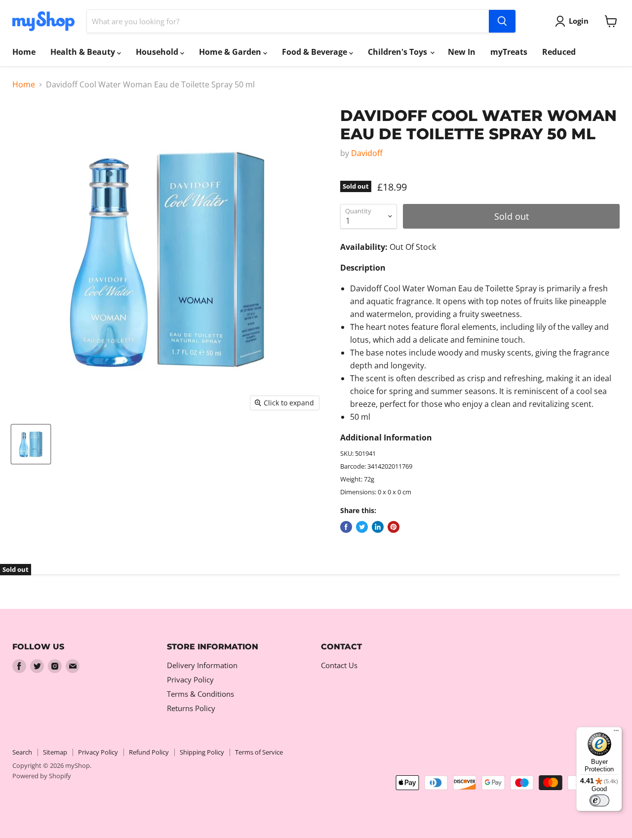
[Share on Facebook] (346, 527)
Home (24, 51)
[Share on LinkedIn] (378, 527)
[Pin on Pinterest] (393, 527)
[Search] (502, 21)
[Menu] (616, 733)
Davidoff (367, 153)
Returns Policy (191, 708)
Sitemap (55, 752)
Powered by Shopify (41, 775)
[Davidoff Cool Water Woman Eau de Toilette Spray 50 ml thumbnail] (30, 444)
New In (461, 51)
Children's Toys (398, 51)
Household (158, 51)
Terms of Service (259, 752)
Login (579, 21)
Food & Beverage (315, 51)
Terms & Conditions (200, 694)
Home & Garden (231, 51)
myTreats (508, 51)
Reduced (559, 51)
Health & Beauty (83, 51)
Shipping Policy (202, 752)
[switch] (599, 800)
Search (22, 752)
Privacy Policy (190, 679)
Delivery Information (202, 665)
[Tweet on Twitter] (362, 527)
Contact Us (339, 665)
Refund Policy (149, 752)
